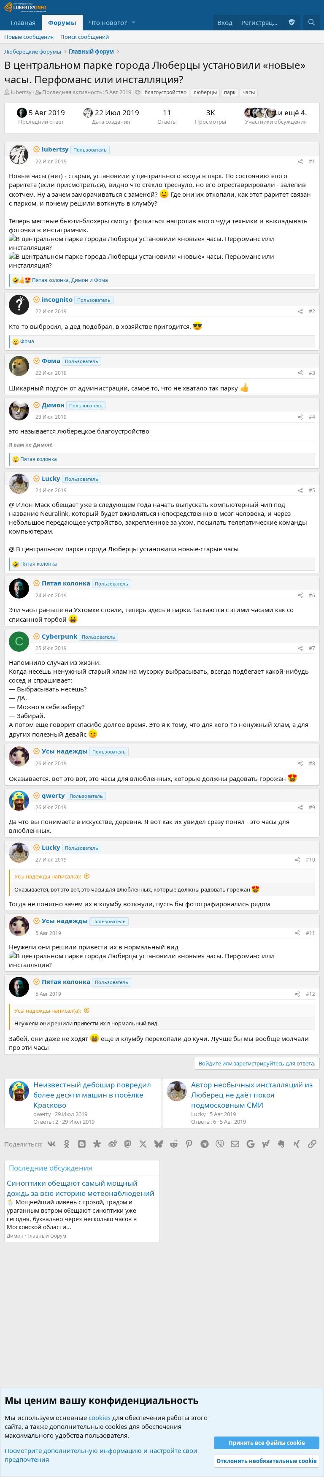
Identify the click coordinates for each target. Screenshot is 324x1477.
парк (229, 92)
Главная (23, 22)
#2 (312, 311)
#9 (312, 807)
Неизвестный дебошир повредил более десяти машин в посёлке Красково (92, 1095)
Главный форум (46, 1235)
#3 (312, 373)
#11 (310, 933)
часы (249, 92)
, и (70, 280)
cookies (100, 1417)
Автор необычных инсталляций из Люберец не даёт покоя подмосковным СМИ (252, 1095)
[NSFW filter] (291, 22)
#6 (312, 595)
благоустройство (165, 92)
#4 (312, 416)
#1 (312, 161)
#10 (310, 859)
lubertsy (21, 92)
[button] (134, 22)
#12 (310, 993)
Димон (15, 1235)
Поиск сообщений (84, 37)
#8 (312, 763)
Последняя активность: (86, 92)
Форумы (62, 22)
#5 (312, 490)
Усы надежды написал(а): (47, 876)
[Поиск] (311, 22)
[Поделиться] (300, 162)
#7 (312, 648)
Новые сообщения (29, 37)
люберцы (205, 92)
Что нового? (108, 22)
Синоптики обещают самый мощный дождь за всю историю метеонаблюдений (80, 1188)
